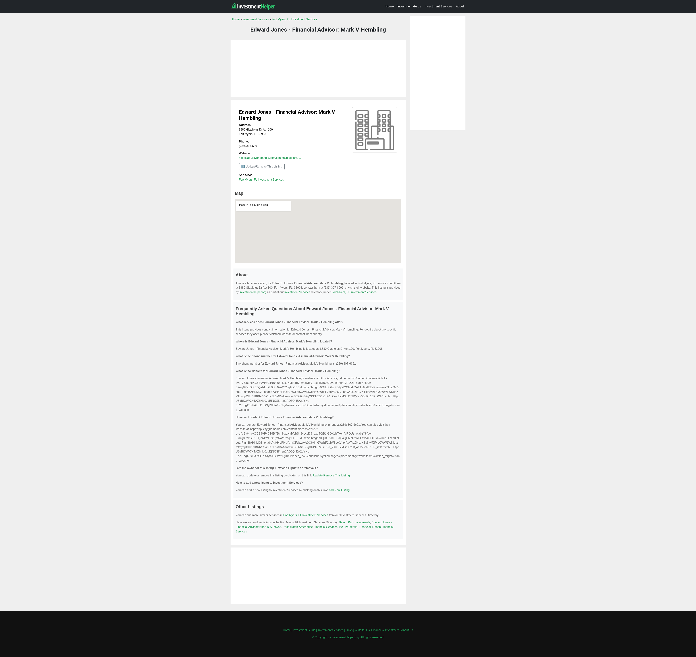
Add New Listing (339, 490)
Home (390, 6)
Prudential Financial (358, 526)
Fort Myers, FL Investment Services (294, 19)
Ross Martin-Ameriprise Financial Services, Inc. (313, 526)
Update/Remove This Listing (331, 475)
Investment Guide (409, 6)
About (460, 6)
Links (349, 630)
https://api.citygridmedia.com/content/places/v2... (270, 157)
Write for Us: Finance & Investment (377, 630)
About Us (407, 630)
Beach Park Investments (354, 522)
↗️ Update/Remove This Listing (261, 166)
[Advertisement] (318, 68)
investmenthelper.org (252, 292)
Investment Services (438, 6)
